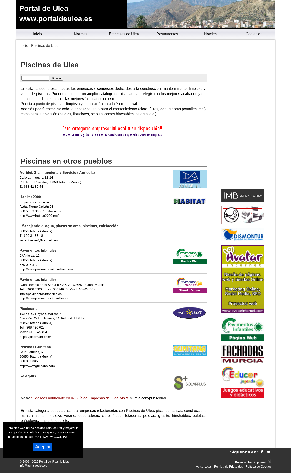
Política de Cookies (258, 466)
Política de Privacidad (228, 466)
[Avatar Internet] (242, 312)
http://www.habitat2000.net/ (39, 215)
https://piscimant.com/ (35, 337)
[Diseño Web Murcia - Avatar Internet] (269, 462)
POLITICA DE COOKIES (50, 436)
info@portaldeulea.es (33, 465)
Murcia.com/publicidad (148, 398)
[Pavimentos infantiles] (242, 340)
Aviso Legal (203, 466)
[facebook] (262, 452)
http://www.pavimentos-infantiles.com (46, 269)
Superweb (259, 462)
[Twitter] (268, 452)
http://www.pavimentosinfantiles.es (44, 298)
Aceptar (42, 446)
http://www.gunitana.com (37, 366)
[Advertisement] (242, 115)
